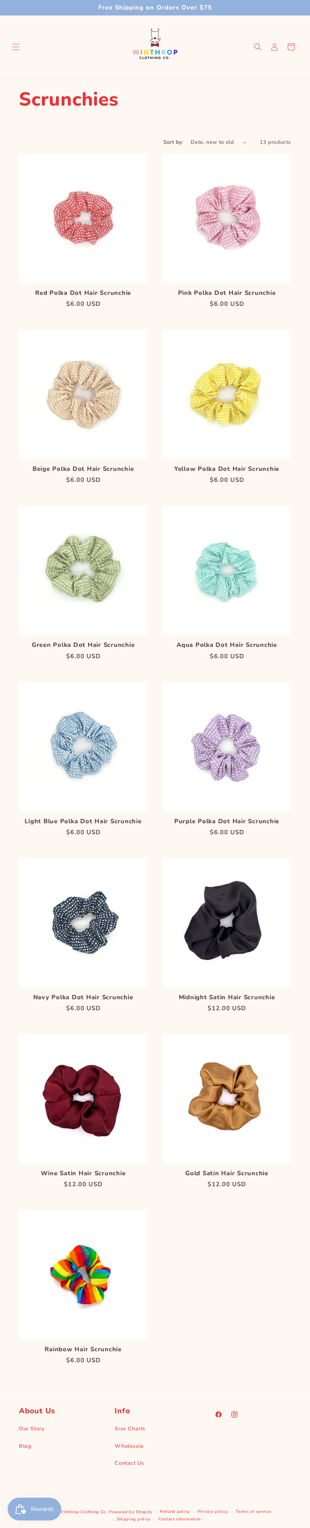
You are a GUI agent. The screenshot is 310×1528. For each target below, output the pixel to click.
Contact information (179, 1519)
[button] (16, 47)
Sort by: (173, 142)
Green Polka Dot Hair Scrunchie (83, 645)
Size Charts (130, 1428)
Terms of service (253, 1511)
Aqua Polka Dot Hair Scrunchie (227, 645)
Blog (25, 1446)
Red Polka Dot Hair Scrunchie (83, 293)
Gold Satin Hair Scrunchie (226, 1173)
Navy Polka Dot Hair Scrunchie (83, 997)
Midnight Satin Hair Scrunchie (227, 997)
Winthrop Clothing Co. (83, 1512)
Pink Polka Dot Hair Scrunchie (227, 293)
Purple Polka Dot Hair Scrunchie (226, 821)
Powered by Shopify (131, 1512)
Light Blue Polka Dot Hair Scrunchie (83, 821)
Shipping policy (134, 1519)
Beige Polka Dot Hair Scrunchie (83, 469)
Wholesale (129, 1446)
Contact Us (129, 1463)
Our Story (31, 1428)
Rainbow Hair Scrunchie (83, 1349)
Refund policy (175, 1511)
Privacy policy (213, 1511)
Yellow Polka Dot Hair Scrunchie (226, 469)
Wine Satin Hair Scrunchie (83, 1173)
